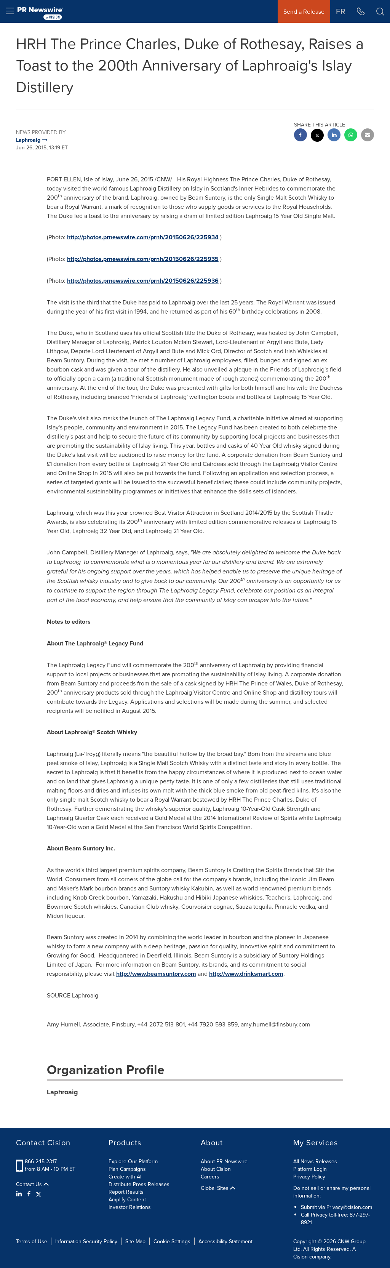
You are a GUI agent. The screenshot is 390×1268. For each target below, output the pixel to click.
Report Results (126, 1192)
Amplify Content (127, 1199)
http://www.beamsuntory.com (156, 973)
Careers (210, 1176)
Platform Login (310, 1169)
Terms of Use (31, 1241)
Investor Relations (130, 1207)
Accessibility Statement (225, 1241)
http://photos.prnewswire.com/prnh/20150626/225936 (143, 280)
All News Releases (315, 1161)
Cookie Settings (171, 1241)
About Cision (216, 1169)
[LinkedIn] (20, 1194)
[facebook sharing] (300, 135)
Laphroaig (62, 1092)
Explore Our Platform (133, 1161)
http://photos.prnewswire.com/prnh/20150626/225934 (143, 237)
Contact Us (29, 1184)
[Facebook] (29, 1194)
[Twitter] (38, 1194)
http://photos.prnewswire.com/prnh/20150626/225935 (143, 259)
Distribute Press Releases (139, 1184)
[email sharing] (367, 135)
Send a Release (303, 11)
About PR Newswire (224, 1161)
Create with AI (125, 1176)
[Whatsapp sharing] (350, 135)
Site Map (135, 1241)
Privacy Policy (309, 1176)
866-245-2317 (41, 1161)
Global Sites (215, 1188)
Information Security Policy (86, 1241)
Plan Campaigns (127, 1169)
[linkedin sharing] (334, 135)
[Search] (380, 11)
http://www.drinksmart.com (246, 973)
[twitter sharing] (317, 136)
